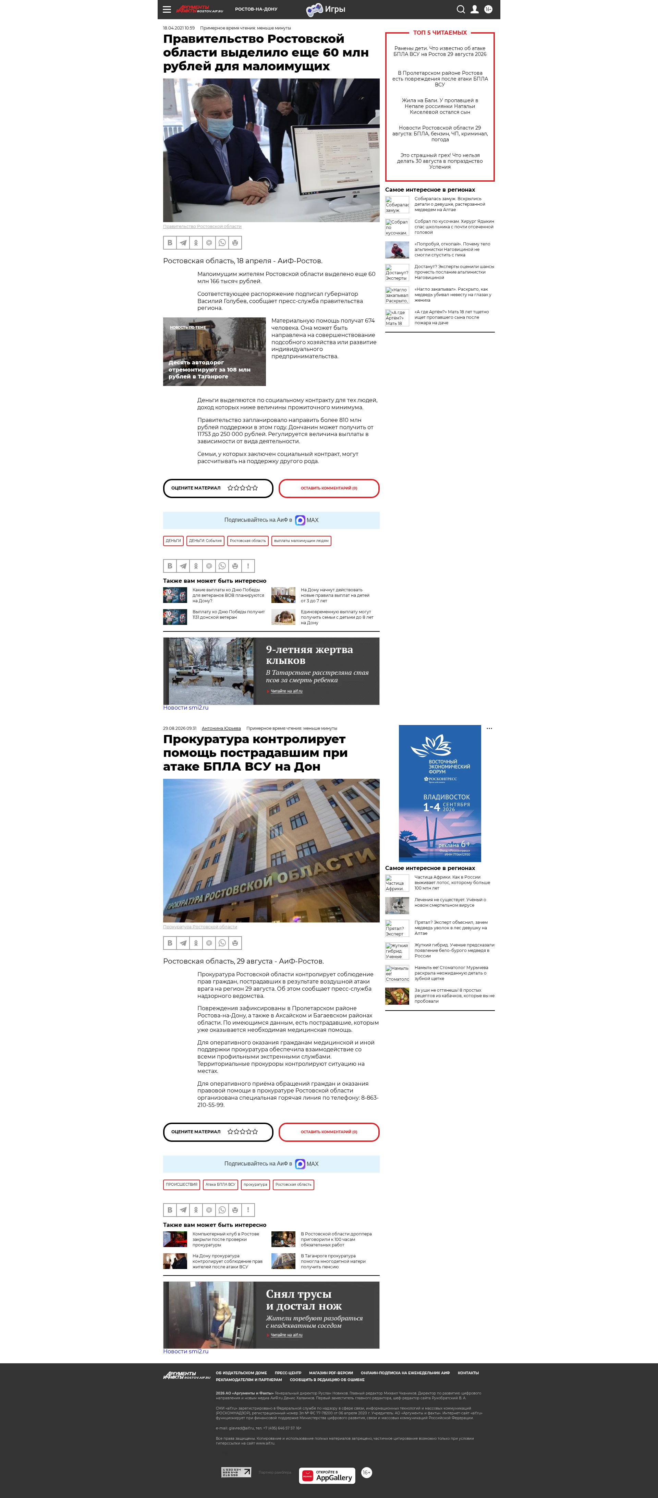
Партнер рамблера (275, 1472)
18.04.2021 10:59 (179, 28)
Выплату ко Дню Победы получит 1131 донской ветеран (229, 614)
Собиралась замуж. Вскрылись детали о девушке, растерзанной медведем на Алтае (450, 204)
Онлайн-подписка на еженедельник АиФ (405, 1373)
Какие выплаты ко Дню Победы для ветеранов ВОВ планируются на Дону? (228, 595)
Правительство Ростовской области (202, 226)
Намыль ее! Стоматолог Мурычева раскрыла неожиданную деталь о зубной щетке (451, 973)
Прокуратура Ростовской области (200, 926)
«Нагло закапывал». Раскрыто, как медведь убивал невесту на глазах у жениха (453, 295)
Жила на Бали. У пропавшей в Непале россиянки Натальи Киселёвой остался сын (440, 106)
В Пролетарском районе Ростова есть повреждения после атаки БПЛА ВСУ (440, 79)
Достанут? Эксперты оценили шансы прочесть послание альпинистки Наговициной (454, 272)
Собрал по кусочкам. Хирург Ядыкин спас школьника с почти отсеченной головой (454, 227)
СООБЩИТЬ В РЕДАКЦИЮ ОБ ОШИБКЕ (327, 1380)
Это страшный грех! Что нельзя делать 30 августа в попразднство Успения (440, 161)
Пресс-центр (288, 1373)
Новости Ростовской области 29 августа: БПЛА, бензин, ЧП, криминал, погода (440, 134)
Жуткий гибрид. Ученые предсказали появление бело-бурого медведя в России (455, 950)
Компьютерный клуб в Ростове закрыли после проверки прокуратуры (226, 1239)
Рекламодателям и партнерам (249, 1380)
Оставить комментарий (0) (329, 488)
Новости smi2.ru (186, 707)
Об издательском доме (241, 1373)
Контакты (468, 1373)
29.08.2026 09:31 (179, 728)
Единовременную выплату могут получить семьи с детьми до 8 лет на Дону (337, 617)
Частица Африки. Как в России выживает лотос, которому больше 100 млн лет (452, 882)
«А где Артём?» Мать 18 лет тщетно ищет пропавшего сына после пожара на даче (452, 317)
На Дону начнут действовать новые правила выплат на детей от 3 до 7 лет (335, 595)
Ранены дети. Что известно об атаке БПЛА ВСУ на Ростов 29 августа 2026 (440, 51)
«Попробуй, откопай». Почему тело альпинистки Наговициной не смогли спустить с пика (452, 249)
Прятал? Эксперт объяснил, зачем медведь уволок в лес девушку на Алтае (451, 928)
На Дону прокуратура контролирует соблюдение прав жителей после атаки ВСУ (228, 1261)
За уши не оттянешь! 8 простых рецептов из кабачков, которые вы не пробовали (455, 996)
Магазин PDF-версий (331, 1373)
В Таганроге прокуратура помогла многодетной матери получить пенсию (333, 1261)
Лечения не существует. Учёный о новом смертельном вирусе (450, 902)
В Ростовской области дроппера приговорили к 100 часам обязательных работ (336, 1239)
